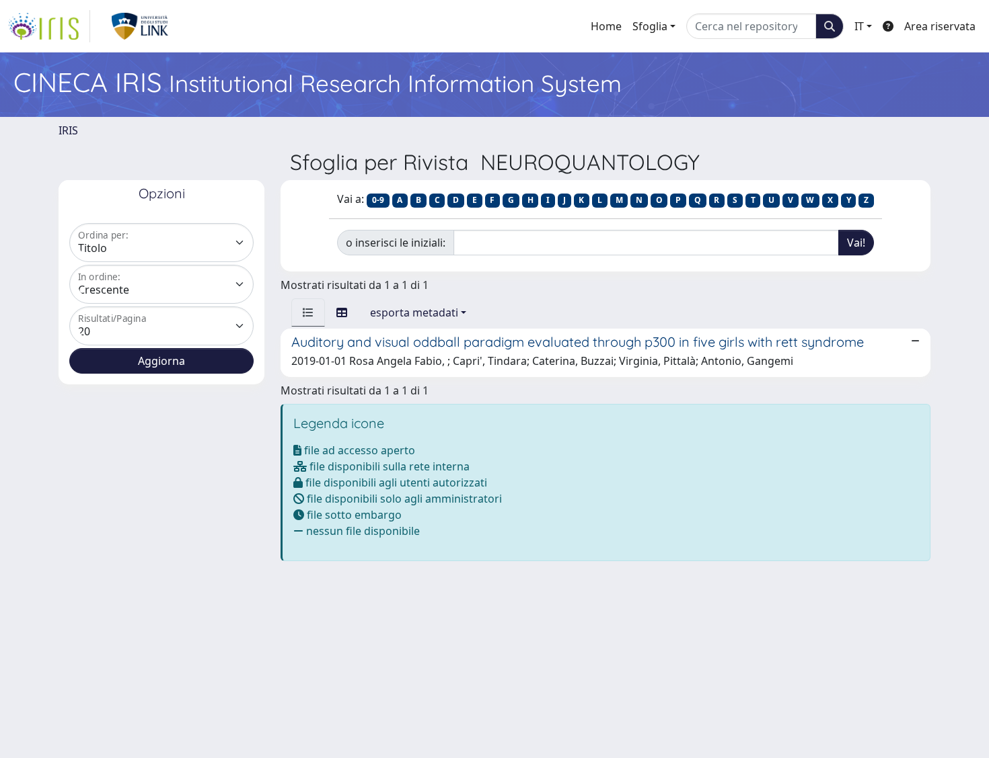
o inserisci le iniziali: (395, 242)
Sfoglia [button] (649, 26)
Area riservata (940, 26)
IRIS (68, 130)
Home (606, 26)
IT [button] (859, 26)
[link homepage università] (140, 26)
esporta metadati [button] (414, 312)
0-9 (378, 200)
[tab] (308, 312)
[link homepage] (49, 26)
